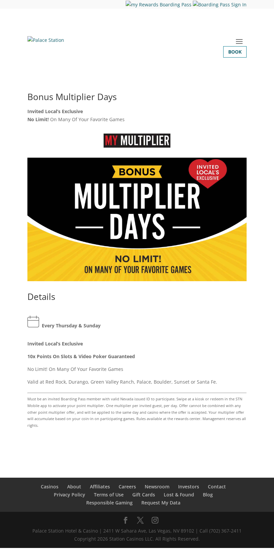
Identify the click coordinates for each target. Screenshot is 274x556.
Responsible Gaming (109, 502)
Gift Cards (143, 494)
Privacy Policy (69, 494)
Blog (208, 494)
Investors (188, 486)
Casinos (49, 486)
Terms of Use (109, 494)
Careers (127, 486)
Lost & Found (179, 494)
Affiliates (100, 486)
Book (235, 52)
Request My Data (160, 502)
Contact (217, 486)
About (74, 486)
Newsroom (157, 486)
